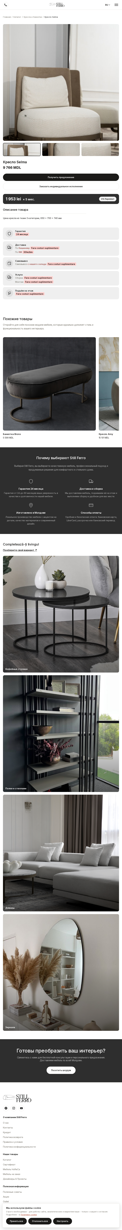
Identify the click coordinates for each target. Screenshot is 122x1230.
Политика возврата (13, 1137)
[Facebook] (6, 1108)
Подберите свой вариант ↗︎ (20, 550)
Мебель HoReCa (11, 1169)
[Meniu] (116, 4)
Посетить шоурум (61, 1070)
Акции (6, 1196)
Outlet (6, 1201)
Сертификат (9, 1164)
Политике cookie (29, 1214)
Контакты (8, 1127)
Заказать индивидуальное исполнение (61, 186)
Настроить (62, 1221)
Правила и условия (13, 1142)
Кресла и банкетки (33, 17)
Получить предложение (61, 177)
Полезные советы (12, 1192)
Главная (7, 17)
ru (106, 5)
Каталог (17, 17)
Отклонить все (40, 1221)
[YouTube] (21, 1108)
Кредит (7, 1132)
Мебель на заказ (11, 1174)
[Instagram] (14, 1108)
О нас (6, 1123)
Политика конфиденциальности (19, 1146)
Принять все (16, 1221)
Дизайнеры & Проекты (14, 1179)
